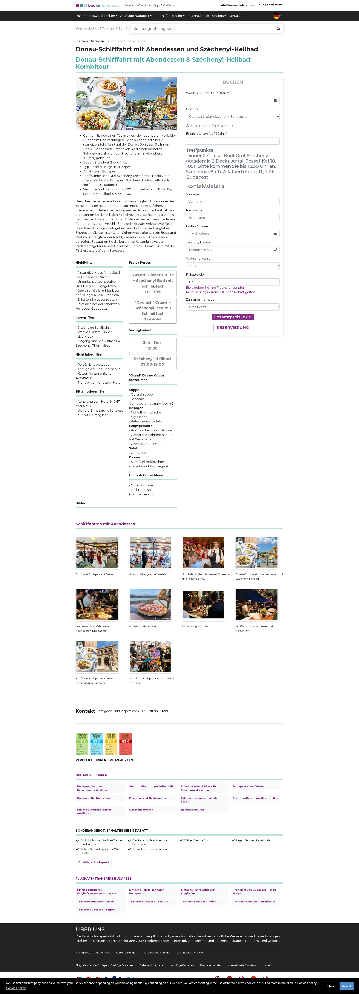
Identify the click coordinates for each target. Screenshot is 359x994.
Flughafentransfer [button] (168, 16)
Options (192, 109)
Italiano (130, 41)
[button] (277, 16)
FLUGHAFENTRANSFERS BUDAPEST (104, 878)
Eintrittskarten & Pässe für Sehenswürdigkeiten (199, 788)
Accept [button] (346, 985)
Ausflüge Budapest (93, 862)
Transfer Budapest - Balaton (148, 901)
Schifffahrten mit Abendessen (105, 524)
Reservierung (233, 327)
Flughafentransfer (211, 965)
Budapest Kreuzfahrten (249, 786)
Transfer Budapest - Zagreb (96, 909)
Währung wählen (199, 258)
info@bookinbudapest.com (118, 711)
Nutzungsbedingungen (157, 952)
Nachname (194, 210)
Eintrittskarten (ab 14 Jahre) (206, 133)
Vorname (193, 194)
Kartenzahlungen (126, 952)
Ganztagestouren (141, 809)
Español (120, 41)
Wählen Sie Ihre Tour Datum (207, 93)
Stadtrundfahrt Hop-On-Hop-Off (151, 786)
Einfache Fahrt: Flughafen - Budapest (147, 891)
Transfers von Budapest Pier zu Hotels (254, 891)
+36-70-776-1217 (155, 711)
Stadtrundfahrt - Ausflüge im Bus (255, 798)
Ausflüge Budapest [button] (134, 16)
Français (141, 41)
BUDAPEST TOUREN (91, 775)
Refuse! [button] (331, 985)
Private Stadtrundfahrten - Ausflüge (95, 811)
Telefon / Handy (198, 242)
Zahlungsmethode (200, 299)
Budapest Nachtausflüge (94, 798)
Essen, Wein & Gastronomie (148, 798)
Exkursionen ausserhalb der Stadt (200, 800)
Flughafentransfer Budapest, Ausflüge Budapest (105, 965)
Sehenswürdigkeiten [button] (99, 16)
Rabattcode (195, 274)
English (110, 41)
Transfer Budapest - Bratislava (254, 901)
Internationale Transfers (242, 965)
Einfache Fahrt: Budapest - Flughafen (199, 891)
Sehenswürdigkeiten (152, 965)
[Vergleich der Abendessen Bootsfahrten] (104, 744)
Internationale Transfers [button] (206, 16)
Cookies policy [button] (16, 988)
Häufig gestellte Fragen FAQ (93, 952)
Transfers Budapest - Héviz (95, 901)
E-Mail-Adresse (197, 226)
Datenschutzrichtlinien (190, 952)
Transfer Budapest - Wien (198, 901)
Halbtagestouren (192, 809)
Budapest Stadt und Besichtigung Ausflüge (92, 788)
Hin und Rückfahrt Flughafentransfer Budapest (96, 891)
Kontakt (235, 16)
